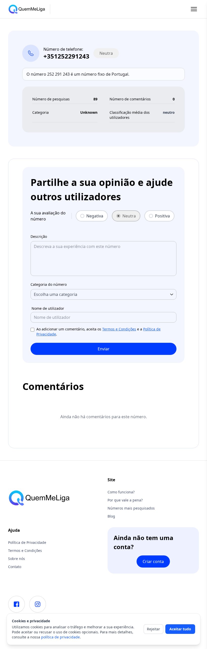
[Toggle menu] (194, 9)
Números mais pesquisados (131, 508)
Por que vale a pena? (125, 500)
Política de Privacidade (27, 542)
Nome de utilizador (48, 308)
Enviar (104, 349)
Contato (14, 566)
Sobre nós (16, 558)
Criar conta (153, 561)
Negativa (94, 216)
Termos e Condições (119, 329)
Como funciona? (121, 492)
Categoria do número (49, 284)
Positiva (162, 216)
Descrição (39, 236)
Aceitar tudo (180, 629)
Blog (111, 516)
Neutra (129, 216)
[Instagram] (37, 604)
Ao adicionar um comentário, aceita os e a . (98, 331)
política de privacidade (60, 637)
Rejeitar (153, 629)
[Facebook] (16, 604)
